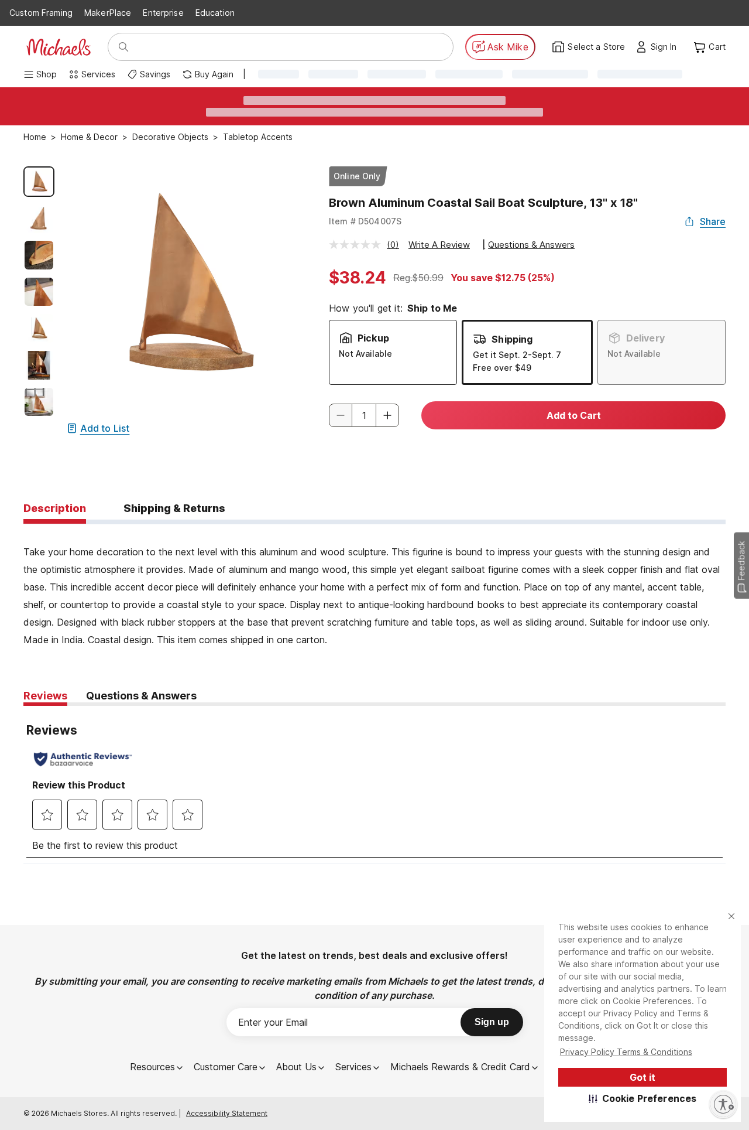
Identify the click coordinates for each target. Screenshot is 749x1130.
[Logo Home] (58, 47)
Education (215, 13)
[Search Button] (123, 47)
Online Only (357, 176)
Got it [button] (642, 1077)
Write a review (439, 244)
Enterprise (163, 13)
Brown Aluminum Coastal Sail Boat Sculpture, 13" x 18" (483, 203)
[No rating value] (358, 244)
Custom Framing (41, 13)
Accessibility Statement (226, 1113)
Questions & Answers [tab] (141, 695)
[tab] (54, 509)
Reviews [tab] (45, 695)
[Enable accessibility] (723, 1104)
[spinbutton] (364, 415)
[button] (642, 1098)
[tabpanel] (374, 586)
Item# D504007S (365, 221)
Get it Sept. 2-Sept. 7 (517, 355)
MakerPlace (107, 13)
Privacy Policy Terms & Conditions (626, 1052)
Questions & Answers (531, 244)
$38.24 (357, 277)
